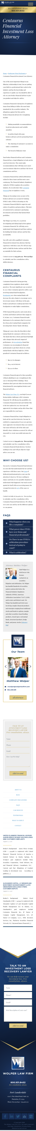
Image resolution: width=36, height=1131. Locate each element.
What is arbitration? (17, 552)
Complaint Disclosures (18, 800)
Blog (18, 795)
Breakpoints (7, 295)
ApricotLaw (23, 1128)
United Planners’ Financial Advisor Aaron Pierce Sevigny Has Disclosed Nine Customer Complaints (18, 837)
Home (5, 73)
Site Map (10, 1126)
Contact (18, 825)
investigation (18, 342)
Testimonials (18, 815)
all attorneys (18, 697)
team (25, 471)
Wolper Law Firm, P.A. (12, 394)
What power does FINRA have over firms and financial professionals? (19, 532)
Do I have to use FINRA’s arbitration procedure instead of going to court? (19, 543)
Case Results (18, 810)
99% (18, 488)
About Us (18, 790)
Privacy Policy (26, 1126)
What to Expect (18, 820)
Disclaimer (17, 1126)
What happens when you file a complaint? (19, 523)
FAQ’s (18, 805)
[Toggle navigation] (30, 4)
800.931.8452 (18, 11)
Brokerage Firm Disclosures (17, 73)
